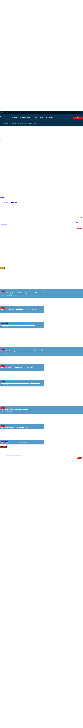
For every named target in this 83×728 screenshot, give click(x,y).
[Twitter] (45, 112)
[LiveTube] (2, 117)
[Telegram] (50, 112)
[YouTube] (46, 112)
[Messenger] (41, 209)
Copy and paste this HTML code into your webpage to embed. (15, 200)
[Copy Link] (41, 211)
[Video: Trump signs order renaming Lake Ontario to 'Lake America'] (21, 305)
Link (1, 195)
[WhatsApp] (41, 213)
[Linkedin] (48, 112)
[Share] (41, 215)
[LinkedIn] (41, 208)
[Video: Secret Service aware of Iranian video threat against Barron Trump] (21, 378)
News (3, 291)
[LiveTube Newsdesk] (1, 136)
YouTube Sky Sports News (10, 202)
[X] (41, 206)
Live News (5, 323)
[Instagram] (40, 112)
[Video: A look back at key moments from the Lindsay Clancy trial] (21, 363)
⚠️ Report (80, 217)
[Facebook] (43, 112)
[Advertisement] (41, 247)
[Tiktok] (41, 112)
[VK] (51, 112)
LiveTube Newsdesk (6, 136)
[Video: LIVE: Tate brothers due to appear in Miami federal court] (21, 320)
